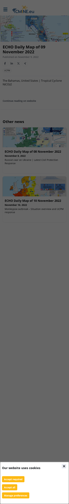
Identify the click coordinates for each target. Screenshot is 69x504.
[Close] (64, 466)
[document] (34, 483)
